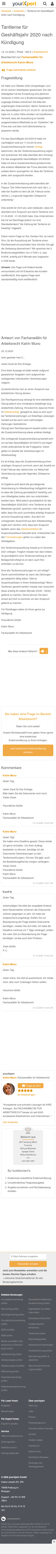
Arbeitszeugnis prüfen (11, 1359)
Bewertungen (7, 1411)
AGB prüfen (7, 1335)
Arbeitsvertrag (11, 412)
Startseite (6, 11)
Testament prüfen (37, 1333)
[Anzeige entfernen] (54, 1541)
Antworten (19, 11)
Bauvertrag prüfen (10, 1308)
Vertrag (38, 146)
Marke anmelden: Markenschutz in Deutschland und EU (12, 1344)
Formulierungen (14, 537)
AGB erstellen (8, 1329)
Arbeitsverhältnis (30, 529)
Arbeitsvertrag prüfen (11, 1354)
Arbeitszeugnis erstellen (12, 1365)
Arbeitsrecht (40, 52)
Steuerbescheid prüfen (39, 1318)
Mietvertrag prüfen (10, 1371)
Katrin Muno (10, 1077)
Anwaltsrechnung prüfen (40, 1350)
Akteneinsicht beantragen (41, 1344)
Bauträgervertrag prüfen (12, 1314)
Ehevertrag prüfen (37, 1338)
